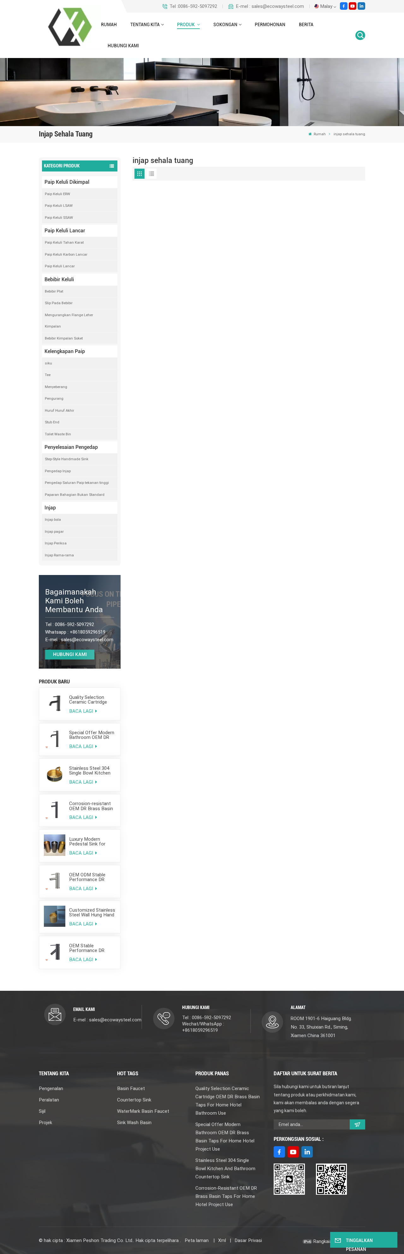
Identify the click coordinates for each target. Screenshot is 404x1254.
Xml (222, 1240)
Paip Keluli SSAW (59, 217)
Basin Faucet (131, 1088)
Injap (50, 508)
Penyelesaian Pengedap (71, 447)
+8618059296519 (87, 632)
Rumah (109, 24)
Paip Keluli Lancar (65, 231)
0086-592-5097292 (74, 624)
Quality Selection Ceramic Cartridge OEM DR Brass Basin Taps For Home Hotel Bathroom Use (92, 700)
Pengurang (54, 398)
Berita (306, 24)
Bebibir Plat (54, 291)
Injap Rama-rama (59, 555)
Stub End (52, 422)
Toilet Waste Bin (58, 434)
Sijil (42, 1111)
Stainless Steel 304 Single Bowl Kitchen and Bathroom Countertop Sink (89, 770)
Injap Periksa (56, 543)
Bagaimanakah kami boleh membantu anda (74, 601)
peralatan (49, 1100)
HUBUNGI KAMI (123, 45)
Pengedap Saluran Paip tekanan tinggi (77, 482)
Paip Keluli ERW (57, 194)
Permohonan (270, 24)
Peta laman (197, 1240)
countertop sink (134, 1100)
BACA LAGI (81, 711)
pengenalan (51, 1088)
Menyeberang (56, 387)
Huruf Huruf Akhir (59, 410)
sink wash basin (134, 1122)
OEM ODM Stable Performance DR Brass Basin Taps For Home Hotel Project (92, 877)
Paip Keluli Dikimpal (67, 182)
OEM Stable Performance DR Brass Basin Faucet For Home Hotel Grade (89, 948)
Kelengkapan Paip (65, 351)
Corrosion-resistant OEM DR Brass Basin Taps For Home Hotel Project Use (92, 806)
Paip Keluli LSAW (59, 205)
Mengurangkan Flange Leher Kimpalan (69, 320)
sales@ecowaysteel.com (87, 639)
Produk (186, 24)
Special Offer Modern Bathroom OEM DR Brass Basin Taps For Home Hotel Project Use (92, 735)
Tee (47, 375)
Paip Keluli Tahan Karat (64, 242)
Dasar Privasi (248, 1240)
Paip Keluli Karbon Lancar (66, 254)
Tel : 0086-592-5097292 (206, 1017)
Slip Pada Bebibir (59, 303)
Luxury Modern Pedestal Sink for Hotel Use (87, 841)
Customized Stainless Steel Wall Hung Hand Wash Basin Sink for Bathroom (92, 912)
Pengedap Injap (58, 471)
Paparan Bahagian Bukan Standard (74, 494)
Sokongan (225, 24)
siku (48, 363)
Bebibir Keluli (59, 279)
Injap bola (53, 519)
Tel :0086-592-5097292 (193, 6)
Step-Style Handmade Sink (66, 459)
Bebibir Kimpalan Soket (64, 338)
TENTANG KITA (145, 24)
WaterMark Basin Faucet (143, 1111)
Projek (45, 1122)
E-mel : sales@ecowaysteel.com (270, 6)
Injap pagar (54, 531)
